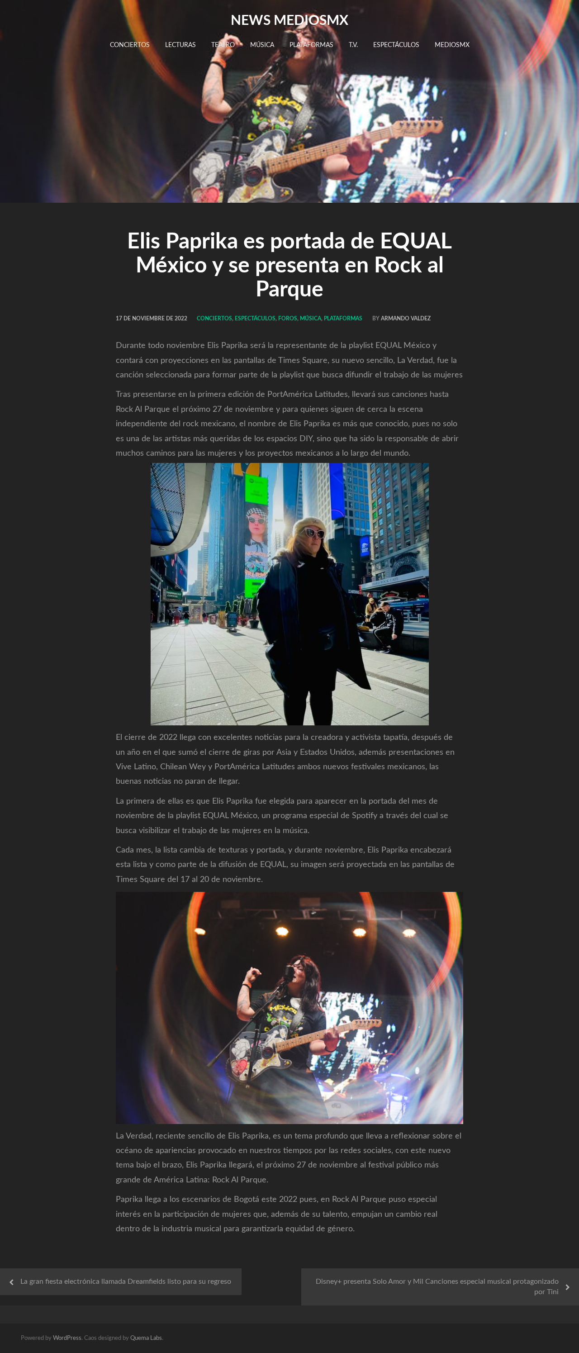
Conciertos (130, 45)
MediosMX (452, 45)
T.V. (353, 45)
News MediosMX (289, 21)
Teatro (223, 45)
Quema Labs (146, 1338)
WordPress (67, 1338)
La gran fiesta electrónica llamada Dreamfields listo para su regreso (125, 1281)
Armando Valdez (406, 318)
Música (262, 45)
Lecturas (180, 45)
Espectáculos (396, 45)
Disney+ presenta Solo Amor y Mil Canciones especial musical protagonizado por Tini (437, 1287)
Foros (287, 318)
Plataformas (311, 45)
